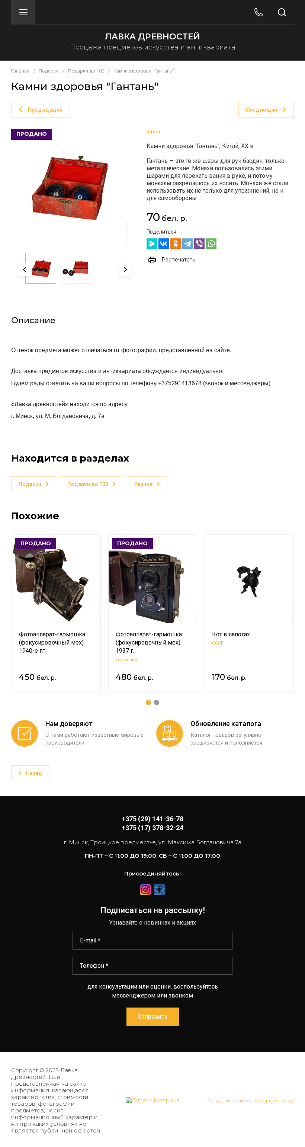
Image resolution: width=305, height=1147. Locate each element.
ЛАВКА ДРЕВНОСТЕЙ (152, 37)
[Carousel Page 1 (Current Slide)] (148, 702)
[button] (23, 12)
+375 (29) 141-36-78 (152, 819)
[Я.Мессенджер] (152, 243)
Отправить (153, 1016)
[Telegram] (187, 243)
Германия (126, 659)
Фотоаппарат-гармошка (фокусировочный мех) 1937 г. (149, 643)
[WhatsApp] (211, 243)
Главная (20, 71)
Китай (153, 131)
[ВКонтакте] (163, 243)
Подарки (49, 71)
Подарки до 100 (86, 71)
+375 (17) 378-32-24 (152, 828)
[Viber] (199, 243)
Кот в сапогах (231, 634)
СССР (218, 643)
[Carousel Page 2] (156, 702)
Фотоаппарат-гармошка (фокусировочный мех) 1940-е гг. (52, 643)
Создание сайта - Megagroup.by (250, 1101)
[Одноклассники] (175, 243)
